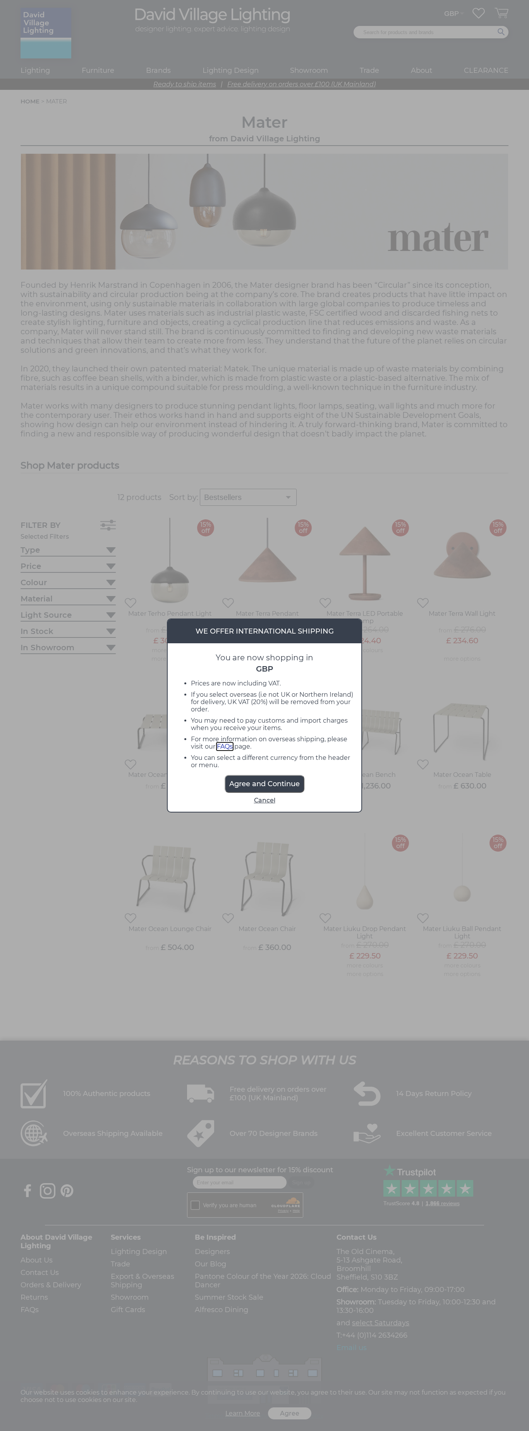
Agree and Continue (264, 784)
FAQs (225, 746)
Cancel (264, 800)
